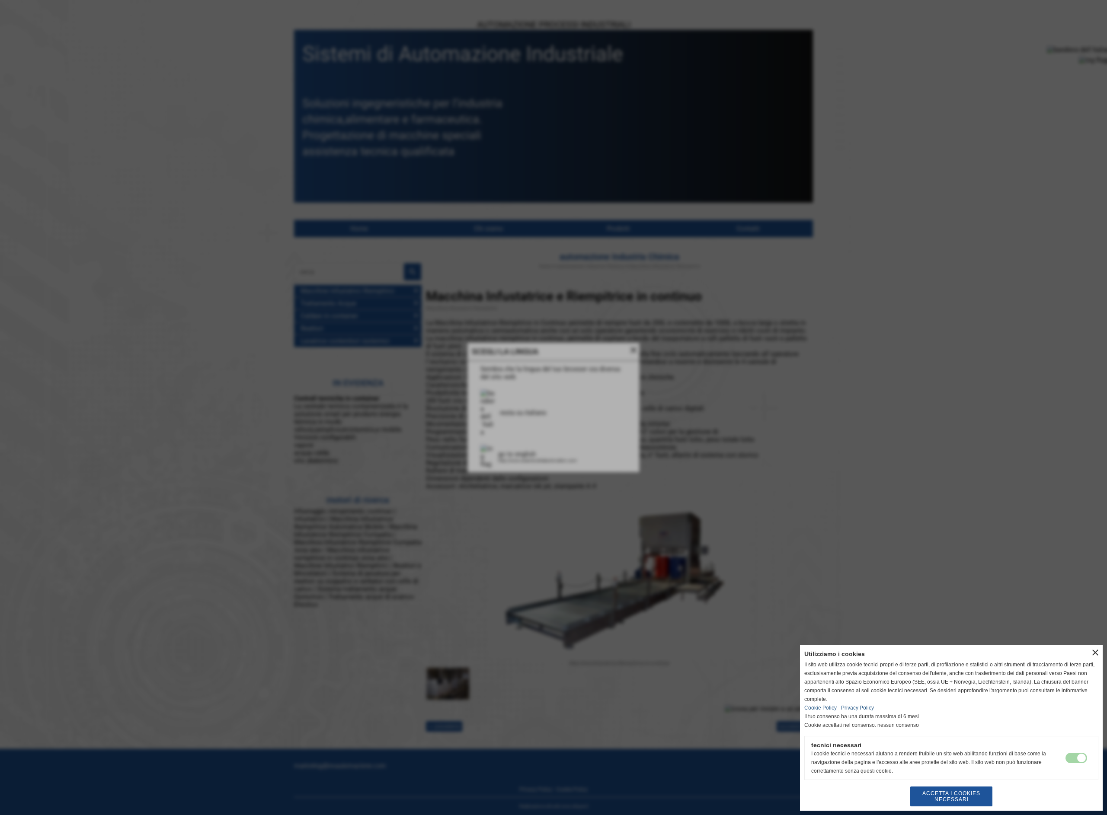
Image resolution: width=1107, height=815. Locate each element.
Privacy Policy (857, 708)
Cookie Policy (820, 708)
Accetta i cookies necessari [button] (951, 796)
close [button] (1095, 652)
